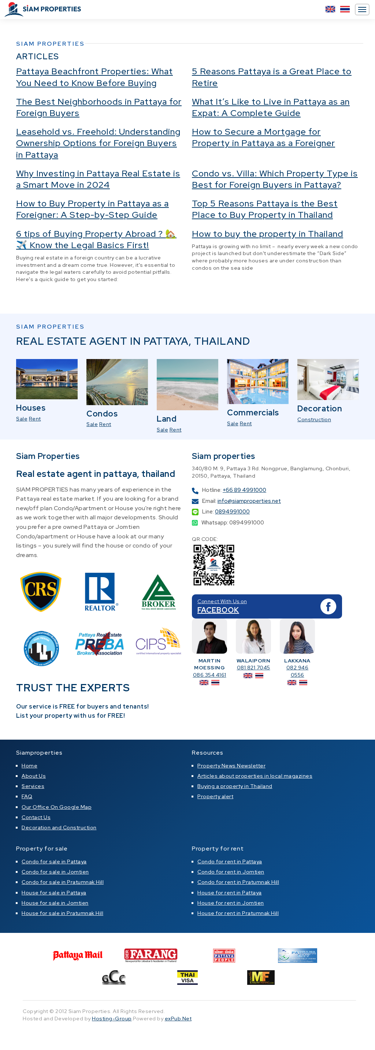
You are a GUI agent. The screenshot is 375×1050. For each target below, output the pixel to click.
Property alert (215, 796)
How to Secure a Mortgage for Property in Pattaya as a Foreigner (263, 137)
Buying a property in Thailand (234, 786)
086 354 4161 (209, 675)
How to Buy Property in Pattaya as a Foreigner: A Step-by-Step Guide (92, 209)
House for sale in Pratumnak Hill (62, 913)
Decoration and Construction (59, 827)
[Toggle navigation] (362, 9)
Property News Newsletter (231, 765)
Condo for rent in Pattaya (229, 861)
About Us (34, 776)
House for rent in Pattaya (229, 892)
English (330, 9)
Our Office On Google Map (57, 807)
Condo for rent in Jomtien (230, 871)
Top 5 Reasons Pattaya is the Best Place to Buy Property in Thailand (265, 209)
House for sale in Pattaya (54, 892)
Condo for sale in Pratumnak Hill (63, 882)
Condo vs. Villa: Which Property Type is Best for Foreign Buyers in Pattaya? (275, 179)
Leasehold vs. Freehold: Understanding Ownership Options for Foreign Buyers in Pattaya (98, 143)
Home (29, 765)
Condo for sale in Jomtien (55, 871)
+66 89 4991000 (244, 490)
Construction (314, 419)
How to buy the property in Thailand (267, 233)
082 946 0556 (297, 671)
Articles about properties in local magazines (254, 776)
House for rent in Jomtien (230, 903)
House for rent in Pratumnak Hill (238, 913)
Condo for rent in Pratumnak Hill (238, 882)
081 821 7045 (253, 667)
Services (33, 786)
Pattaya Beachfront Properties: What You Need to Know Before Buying (94, 77)
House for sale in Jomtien (55, 903)
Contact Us (36, 817)
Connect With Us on (222, 601)
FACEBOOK (218, 610)
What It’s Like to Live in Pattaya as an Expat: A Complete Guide (271, 107)
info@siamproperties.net (249, 501)
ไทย (344, 9)
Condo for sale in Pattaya (54, 861)
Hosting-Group (112, 1018)
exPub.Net (178, 1018)
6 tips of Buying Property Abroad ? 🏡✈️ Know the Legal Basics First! (96, 239)
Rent (35, 418)
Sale (21, 418)
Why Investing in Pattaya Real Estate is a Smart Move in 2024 (98, 179)
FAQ (27, 796)
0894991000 (232, 511)
